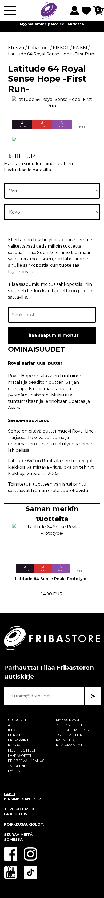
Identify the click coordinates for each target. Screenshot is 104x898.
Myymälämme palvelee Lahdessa (52, 24)
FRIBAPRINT (18, 740)
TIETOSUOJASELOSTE (74, 730)
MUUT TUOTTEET (21, 750)
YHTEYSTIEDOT (69, 725)
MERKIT (14, 735)
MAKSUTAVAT (67, 720)
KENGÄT (15, 745)
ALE (11, 725)
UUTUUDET (17, 720)
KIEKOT (14, 730)
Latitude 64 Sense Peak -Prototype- (52, 578)
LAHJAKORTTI (19, 756)
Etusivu (16, 47)
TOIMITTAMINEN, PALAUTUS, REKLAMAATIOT (69, 740)
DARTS (14, 771)
